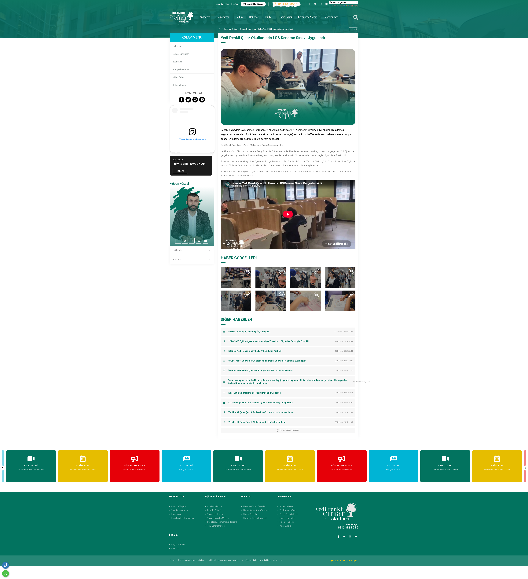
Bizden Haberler (286, 506)
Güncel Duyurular (181, 54)
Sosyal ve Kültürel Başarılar (255, 518)
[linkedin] (198, 241)
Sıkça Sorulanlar (178, 545)
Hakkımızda (223, 17)
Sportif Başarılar (250, 514)
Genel (236, 29)
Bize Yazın (235, 4)
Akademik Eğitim (214, 506)
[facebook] (310, 4)
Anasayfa (205, 17)
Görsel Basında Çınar (289, 514)
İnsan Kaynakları (222, 4)
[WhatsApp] (5, 573)
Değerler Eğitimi (214, 510)
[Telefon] (5, 565)
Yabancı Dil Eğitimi (215, 514)
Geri (355, 29)
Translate (353, 5)
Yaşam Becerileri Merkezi (218, 518)
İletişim (180, 171)
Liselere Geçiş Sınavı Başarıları (256, 510)
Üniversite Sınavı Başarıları (254, 506)
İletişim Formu (179, 85)
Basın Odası (285, 17)
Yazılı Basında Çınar (288, 510)
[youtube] (326, 4)
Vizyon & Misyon (178, 506)
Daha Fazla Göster (290, 430)
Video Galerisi (285, 526)
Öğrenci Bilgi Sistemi (254, 4)
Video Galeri (178, 77)
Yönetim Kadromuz (179, 510)
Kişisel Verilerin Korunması (182, 518)
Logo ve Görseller (287, 518)
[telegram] (315, 4)
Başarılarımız (331, 17)
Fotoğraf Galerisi (181, 69)
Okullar (268, 17)
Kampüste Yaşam (307, 17)
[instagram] (321, 4)
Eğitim (239, 17)
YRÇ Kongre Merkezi (216, 526)
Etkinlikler (177, 61)
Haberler (253, 17)
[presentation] (2, 468)
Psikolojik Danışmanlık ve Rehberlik (222, 522)
